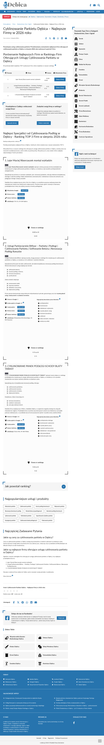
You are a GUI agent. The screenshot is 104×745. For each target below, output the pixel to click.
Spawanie (82, 49)
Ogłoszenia (31, 11)
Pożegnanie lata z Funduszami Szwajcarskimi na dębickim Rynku (23, 698)
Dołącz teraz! (80, 167)
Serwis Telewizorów (85, 95)
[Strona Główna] (4, 11)
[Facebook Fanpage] (90, 5)
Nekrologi (56, 11)
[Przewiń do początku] (100, 741)
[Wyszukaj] (99, 5)
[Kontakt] (94, 5)
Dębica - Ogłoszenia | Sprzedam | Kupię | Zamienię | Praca (49, 17)
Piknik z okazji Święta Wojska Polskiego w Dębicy (19, 708)
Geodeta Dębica (15, 663)
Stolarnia (82, 90)
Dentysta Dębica (10, 679)
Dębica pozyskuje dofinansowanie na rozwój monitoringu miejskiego (24, 705)
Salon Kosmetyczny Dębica (86, 682)
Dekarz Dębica (48, 638)
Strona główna (7, 24)
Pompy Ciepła (83, 54)
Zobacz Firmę (60, 79)
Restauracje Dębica (59, 684)
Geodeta (81, 69)
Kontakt (40, 723)
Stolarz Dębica (14, 646)
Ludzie (98, 11)
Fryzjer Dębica (58, 682)
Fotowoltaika (83, 75)
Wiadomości (11, 11)
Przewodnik (90, 11)
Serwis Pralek (83, 100)
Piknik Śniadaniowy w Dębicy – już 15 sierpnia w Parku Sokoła (74, 708)
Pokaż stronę (21, 194)
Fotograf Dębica (34, 682)
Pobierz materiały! (44, 123)
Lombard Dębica (58, 679)
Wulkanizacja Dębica (11, 684)
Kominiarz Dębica (48, 663)
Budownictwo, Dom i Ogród (24, 24)
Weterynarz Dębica (10, 682)
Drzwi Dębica (14, 655)
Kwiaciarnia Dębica (83, 679)
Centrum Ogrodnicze (86, 137)
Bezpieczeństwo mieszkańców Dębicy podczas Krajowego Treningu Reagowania (75, 699)
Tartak (81, 38)
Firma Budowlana (84, 132)
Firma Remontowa (85, 111)
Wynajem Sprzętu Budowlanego (89, 85)
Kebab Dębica (82, 684)
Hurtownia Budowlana (86, 126)
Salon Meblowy (84, 116)
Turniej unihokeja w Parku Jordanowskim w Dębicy (70, 703)
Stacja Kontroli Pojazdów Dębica (39, 684)
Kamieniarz (82, 121)
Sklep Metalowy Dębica (50, 646)
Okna (80, 59)
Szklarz (81, 44)
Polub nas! (61, 618)
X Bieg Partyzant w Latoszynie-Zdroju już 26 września (20, 703)
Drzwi (81, 80)
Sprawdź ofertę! (12, 123)
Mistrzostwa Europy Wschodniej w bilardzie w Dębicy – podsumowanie (76, 705)
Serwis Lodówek (84, 106)
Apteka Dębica (34, 679)
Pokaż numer (21, 197)
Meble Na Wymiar (85, 64)
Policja (19, 11)
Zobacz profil (24, 190)
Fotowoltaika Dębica (49, 655)
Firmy (24, 11)
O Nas (44, 738)
